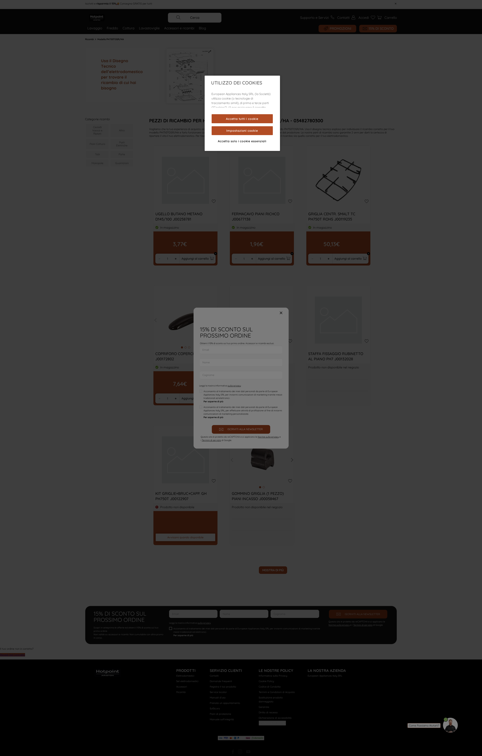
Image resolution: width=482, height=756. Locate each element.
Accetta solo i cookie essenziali (242, 141)
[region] (242, 113)
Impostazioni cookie (242, 130)
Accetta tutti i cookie (242, 119)
